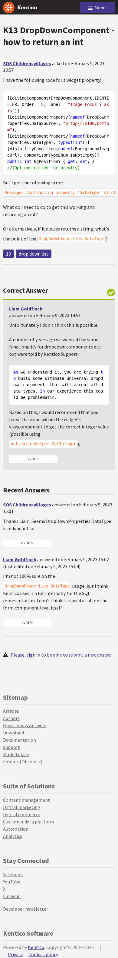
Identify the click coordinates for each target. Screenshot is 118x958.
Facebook (13, 874)
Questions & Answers (24, 725)
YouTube (11, 882)
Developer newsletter (25, 909)
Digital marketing (21, 807)
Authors (11, 718)
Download (13, 733)
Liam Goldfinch (25, 309)
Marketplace (16, 754)
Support (11, 747)
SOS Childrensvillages (27, 63)
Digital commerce (21, 814)
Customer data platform (28, 822)
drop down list (33, 254)
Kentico (36, 947)
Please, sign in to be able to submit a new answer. (62, 655)
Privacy (15, 954)
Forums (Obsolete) (22, 762)
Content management (26, 800)
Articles (11, 711)
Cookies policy (43, 954)
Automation (15, 829)
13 (8, 254)
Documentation (19, 740)
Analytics (12, 836)
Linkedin (12, 896)
